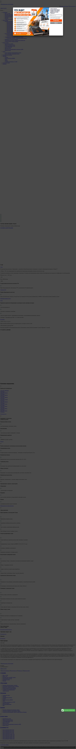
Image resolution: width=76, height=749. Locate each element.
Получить (56, 20)
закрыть (56, 22)
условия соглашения (57, 18)
